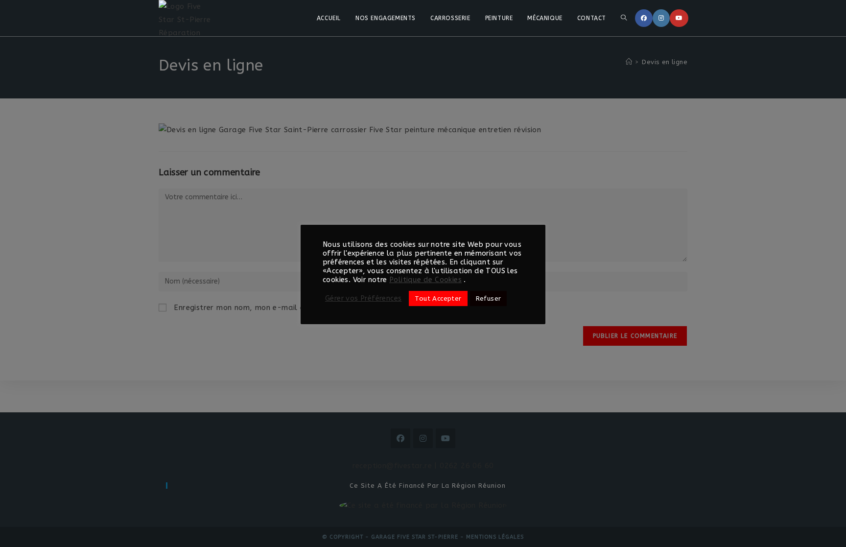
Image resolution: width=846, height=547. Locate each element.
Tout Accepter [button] (438, 298)
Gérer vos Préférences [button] (363, 298)
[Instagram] (661, 18)
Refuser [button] (488, 298)
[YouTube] (679, 18)
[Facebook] (644, 18)
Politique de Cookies (425, 280)
